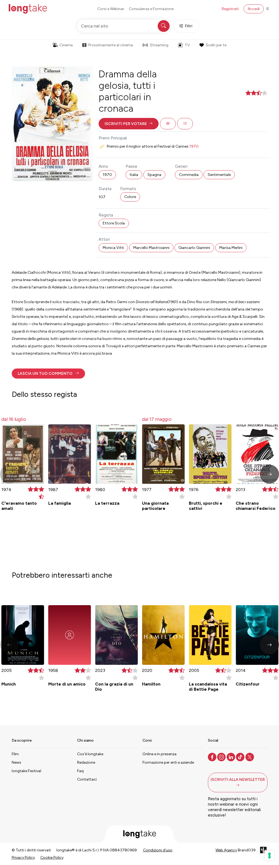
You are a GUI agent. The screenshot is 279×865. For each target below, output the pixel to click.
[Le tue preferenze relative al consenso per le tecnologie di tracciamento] (269, 855)
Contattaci (87, 779)
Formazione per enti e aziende (168, 762)
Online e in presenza (159, 754)
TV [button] (187, 45)
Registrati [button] (230, 9)
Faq (80, 771)
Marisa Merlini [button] (230, 247)
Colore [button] (130, 196)
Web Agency (226, 850)
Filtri (188, 26)
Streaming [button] (159, 45)
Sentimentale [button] (219, 174)
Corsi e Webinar (110, 9)
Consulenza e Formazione (151, 9)
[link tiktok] (240, 756)
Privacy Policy (23, 857)
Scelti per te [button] (216, 45)
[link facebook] (212, 756)
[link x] (250, 756)
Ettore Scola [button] (114, 223)
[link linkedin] (231, 756)
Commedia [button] (189, 174)
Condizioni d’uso (157, 850)
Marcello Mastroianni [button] (151, 247)
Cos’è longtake (90, 754)
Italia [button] (134, 174)
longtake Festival (26, 771)
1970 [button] (107, 174)
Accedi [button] (254, 9)
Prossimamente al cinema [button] (110, 45)
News (16, 762)
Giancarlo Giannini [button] (194, 247)
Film (15, 754)
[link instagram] (222, 756)
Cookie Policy (51, 857)
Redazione (86, 762)
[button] (129, 123)
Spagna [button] (154, 174)
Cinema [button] (66, 45)
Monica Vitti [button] (113, 247)
